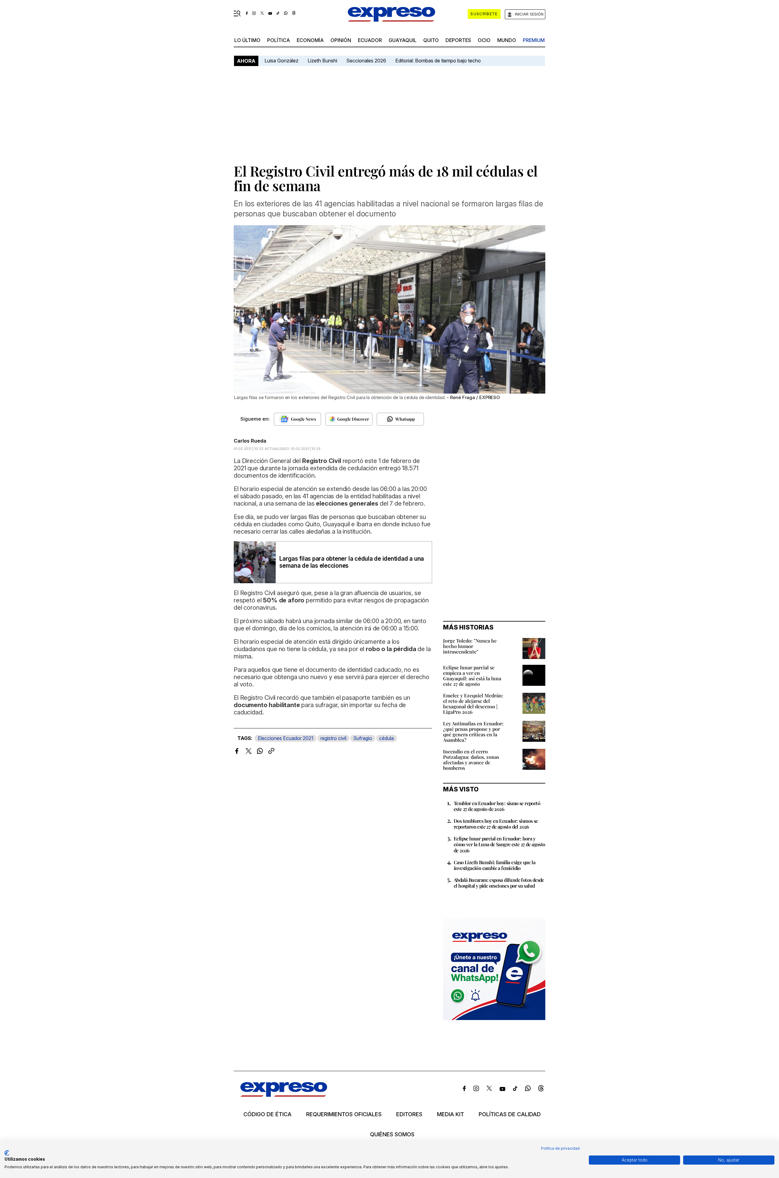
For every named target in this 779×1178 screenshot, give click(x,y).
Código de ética (267, 1114)
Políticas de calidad (510, 1114)
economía (310, 40)
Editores (409, 1114)
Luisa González (281, 61)
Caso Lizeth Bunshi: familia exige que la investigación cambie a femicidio (494, 865)
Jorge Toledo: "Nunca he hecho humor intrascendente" (470, 646)
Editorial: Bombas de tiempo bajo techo (438, 61)
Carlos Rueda (250, 440)
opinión (340, 40)
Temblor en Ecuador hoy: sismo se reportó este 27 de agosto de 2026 (497, 806)
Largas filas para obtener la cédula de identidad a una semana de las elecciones (351, 562)
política (278, 40)
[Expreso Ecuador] (283, 1095)
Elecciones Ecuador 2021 (285, 738)
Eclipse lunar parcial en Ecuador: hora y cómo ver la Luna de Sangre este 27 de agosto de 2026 (499, 844)
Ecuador (370, 40)
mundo (506, 40)
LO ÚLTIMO (247, 40)
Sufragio (362, 738)
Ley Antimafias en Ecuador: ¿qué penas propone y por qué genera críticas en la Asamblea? (473, 731)
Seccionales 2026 (366, 61)
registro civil (333, 738)
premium (534, 40)
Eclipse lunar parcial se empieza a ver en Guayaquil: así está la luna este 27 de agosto (472, 675)
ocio (484, 40)
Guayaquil (403, 40)
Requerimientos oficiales (344, 1114)
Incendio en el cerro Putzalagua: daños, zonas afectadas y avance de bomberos (471, 759)
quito (431, 40)
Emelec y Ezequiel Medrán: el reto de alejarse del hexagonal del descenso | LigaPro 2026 (473, 703)
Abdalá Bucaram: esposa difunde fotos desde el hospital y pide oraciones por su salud (499, 883)
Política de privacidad (560, 1148)
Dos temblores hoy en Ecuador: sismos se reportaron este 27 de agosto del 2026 (496, 824)
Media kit (450, 1114)
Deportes (458, 40)
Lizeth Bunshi (322, 61)
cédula (386, 738)
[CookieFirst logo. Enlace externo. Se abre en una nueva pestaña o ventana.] (7, 1153)
